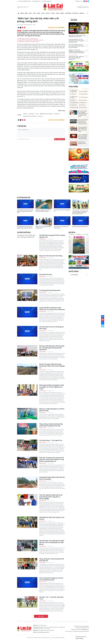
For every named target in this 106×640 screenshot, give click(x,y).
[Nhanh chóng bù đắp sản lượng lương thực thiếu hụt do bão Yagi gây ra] (27, 369)
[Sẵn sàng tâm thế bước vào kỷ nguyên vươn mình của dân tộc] (25, 221)
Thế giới (57, 13)
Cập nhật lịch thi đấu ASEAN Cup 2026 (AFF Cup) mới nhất (77, 36)
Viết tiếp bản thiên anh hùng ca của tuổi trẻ (51, 518)
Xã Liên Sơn (74, 105)
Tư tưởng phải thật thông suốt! (49, 290)
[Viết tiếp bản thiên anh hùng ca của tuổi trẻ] (27, 522)
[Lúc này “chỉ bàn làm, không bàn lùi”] (62, 204)
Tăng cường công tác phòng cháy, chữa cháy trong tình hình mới (51, 425)
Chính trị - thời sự (24, 13)
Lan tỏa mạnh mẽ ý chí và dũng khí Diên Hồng (51, 328)
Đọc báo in (82, 13)
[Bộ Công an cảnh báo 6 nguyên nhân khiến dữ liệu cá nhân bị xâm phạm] (73, 112)
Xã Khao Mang (83, 94)
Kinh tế (30, 13)
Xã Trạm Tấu (83, 100)
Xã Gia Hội (82, 105)
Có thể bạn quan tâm (23, 197)
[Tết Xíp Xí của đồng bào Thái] (73, 143)
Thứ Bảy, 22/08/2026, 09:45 (25, 1)
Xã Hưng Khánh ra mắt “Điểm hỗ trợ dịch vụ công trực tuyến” (82, 129)
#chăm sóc (57, 113)
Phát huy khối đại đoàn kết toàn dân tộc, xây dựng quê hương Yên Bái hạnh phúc (51, 348)
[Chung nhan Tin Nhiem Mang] (82, 637)
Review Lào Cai (75, 13)
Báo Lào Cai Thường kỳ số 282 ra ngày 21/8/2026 (78, 249)
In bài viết (22, 27)
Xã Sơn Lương (74, 107)
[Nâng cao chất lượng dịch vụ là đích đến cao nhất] (27, 413)
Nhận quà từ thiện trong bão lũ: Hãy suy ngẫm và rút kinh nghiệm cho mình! (51, 387)
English (78, 1)
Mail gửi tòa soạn (37, 1)
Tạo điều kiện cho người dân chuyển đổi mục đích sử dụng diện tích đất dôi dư (51, 542)
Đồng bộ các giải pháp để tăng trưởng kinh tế (43, 227)
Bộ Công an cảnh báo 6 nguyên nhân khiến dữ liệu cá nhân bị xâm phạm (82, 113)
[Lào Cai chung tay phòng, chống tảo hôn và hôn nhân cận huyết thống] (73, 136)
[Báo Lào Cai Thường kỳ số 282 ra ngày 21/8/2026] (79, 244)
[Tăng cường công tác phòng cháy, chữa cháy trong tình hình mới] (27, 429)
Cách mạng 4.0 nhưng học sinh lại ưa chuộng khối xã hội (51, 579)
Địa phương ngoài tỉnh (74, 91)
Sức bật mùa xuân (45, 274)
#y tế (37, 113)
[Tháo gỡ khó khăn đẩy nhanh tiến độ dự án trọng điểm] (27, 482)
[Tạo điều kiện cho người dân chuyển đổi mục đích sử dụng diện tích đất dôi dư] (27, 545)
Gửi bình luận (60, 139)
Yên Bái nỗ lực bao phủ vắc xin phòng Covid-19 (28, 41)
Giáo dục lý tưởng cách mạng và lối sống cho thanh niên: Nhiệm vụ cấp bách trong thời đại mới (51, 459)
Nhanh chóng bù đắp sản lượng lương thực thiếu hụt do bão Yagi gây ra (52, 366)
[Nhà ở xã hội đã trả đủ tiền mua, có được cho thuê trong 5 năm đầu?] (73, 121)
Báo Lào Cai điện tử (53, 7)
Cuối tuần (85, 234)
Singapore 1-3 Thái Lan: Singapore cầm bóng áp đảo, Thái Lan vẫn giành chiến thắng (76, 51)
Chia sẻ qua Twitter (20, 27)
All (87, 13)
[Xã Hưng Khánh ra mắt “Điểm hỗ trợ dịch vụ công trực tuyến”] (73, 129)
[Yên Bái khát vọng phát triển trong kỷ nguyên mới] (27, 240)
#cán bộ (25, 113)
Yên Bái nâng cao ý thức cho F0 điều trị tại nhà (28, 38)
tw (102, 325)
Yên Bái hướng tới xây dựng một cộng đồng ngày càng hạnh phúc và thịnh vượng (80, 212)
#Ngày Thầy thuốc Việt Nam (46, 113)
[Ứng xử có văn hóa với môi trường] (27, 260)
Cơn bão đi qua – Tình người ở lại (50, 440)
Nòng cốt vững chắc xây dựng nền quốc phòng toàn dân (43, 210)
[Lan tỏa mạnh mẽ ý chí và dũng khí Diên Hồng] (27, 331)
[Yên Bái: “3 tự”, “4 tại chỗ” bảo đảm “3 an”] (27, 602)
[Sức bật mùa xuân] (27, 279)
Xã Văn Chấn (83, 107)
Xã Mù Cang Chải (74, 97)
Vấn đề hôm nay (42, 239)
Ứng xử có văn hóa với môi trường (50, 256)
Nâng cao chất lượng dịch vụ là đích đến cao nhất (51, 410)
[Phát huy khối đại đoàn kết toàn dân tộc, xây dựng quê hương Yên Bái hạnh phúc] (27, 350)
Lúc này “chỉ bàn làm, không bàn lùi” (62, 210)
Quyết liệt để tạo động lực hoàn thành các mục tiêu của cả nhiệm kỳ (52, 309)
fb (84, 1)
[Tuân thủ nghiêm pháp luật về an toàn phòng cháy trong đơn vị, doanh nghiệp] (27, 500)
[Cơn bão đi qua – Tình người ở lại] (27, 445)
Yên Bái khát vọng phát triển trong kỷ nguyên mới (52, 236)
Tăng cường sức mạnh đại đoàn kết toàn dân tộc (51, 560)
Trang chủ (18, 13)
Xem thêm (41, 616)
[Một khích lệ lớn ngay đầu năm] (80, 221)
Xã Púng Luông (84, 97)
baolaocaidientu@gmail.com (42, 632)
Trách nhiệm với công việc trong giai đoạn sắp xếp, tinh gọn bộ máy (25, 211)
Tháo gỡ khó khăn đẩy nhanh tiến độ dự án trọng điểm (52, 478)
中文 (81, 1)
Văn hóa (38, 13)
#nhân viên (31, 113)
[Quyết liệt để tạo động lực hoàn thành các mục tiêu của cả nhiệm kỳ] (27, 312)
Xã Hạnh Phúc (74, 102)
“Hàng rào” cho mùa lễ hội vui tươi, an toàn (61, 227)
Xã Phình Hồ (83, 102)
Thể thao (53, 13)
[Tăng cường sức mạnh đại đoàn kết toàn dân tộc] (27, 563)
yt (86, 1)
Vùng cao (72, 234)
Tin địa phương (73, 86)
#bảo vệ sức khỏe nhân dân (29, 116)
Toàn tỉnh (73, 94)
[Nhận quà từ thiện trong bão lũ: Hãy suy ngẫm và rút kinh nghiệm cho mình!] (27, 390)
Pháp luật (48, 13)
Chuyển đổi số (68, 13)
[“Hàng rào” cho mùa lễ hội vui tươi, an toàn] (62, 221)
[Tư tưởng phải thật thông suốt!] (27, 295)
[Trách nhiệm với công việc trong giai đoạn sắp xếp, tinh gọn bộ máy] (25, 204)
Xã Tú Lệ (73, 100)
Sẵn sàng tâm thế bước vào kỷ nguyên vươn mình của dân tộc (25, 227)
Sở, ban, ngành (84, 91)
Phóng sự (62, 13)
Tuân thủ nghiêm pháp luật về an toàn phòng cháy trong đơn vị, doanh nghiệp (51, 497)
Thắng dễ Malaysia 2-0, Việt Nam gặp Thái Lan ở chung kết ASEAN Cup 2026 (76, 41)
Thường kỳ (79, 234)
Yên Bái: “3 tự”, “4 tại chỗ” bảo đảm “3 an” (51, 598)
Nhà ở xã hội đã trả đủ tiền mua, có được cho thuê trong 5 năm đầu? (83, 122)
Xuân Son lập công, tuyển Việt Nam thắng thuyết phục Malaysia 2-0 (76, 57)
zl (88, 1)
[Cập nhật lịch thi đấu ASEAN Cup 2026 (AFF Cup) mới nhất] (79, 28)
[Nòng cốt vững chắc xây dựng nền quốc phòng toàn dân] (44, 204)
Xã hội (34, 13)
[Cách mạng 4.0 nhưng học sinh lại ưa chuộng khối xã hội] (27, 583)
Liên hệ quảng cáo (47, 1)
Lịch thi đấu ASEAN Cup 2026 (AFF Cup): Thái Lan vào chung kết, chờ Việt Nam (76, 46)
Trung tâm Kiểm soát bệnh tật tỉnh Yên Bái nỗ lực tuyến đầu (30, 40)
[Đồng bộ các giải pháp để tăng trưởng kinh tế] (44, 221)
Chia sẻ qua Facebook (18, 27)
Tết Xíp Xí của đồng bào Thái (82, 142)
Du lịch (42, 13)
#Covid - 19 (40, 116)
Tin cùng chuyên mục (24, 232)
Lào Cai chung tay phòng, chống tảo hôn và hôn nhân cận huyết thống (82, 136)
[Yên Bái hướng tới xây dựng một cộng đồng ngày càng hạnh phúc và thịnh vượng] (80, 204)
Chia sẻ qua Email (24, 27)
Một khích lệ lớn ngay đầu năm (80, 226)
